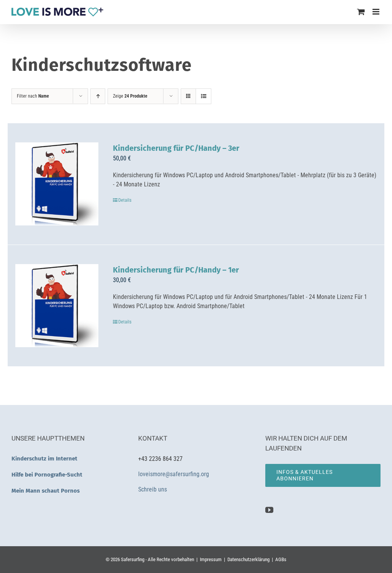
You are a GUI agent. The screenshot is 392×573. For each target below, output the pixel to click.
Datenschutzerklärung (248, 559)
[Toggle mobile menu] (376, 12)
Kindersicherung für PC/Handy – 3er (176, 148)
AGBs (280, 559)
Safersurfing (132, 559)
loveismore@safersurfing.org (173, 474)
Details (124, 200)
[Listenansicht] (203, 96)
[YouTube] (269, 510)
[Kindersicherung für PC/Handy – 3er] (56, 183)
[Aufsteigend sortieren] (97, 96)
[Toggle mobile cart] (361, 12)
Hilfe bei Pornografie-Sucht (46, 474)
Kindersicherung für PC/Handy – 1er (176, 269)
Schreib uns (153, 489)
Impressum (211, 559)
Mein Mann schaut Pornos (45, 490)
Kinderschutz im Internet (44, 458)
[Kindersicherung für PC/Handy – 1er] (56, 305)
